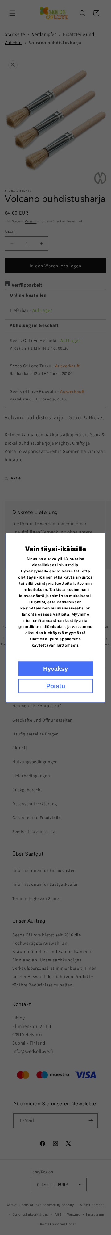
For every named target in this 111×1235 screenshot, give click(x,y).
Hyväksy (55, 668)
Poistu (55, 686)
